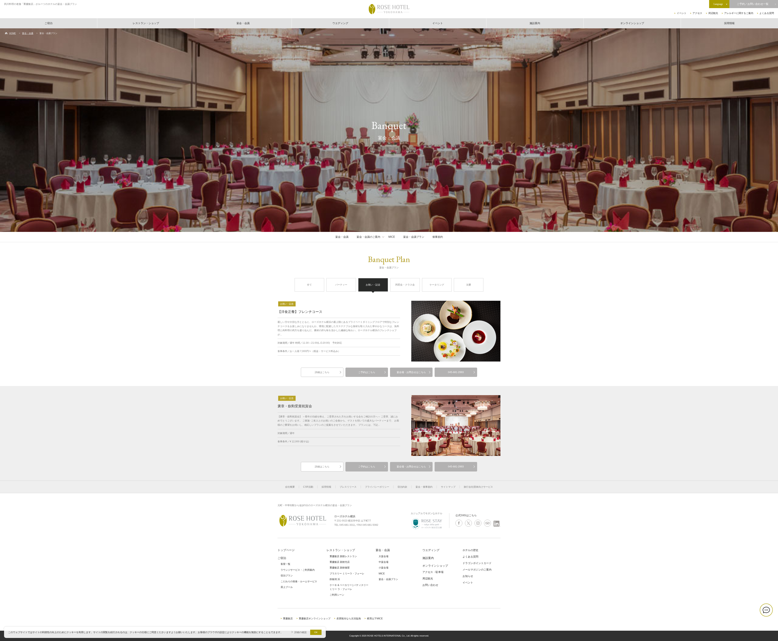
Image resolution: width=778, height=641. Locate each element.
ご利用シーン (337, 594)
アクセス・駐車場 (433, 572)
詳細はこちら (322, 372)
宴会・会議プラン (413, 236)
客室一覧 (285, 564)
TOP (768, 624)
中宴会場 (383, 562)
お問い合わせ (430, 585)
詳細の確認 (300, 632)
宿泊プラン (287, 575)
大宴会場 (383, 556)
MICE (391, 236)
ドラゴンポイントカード (477, 563)
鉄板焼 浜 (335, 579)
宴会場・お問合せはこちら (411, 372)
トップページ (286, 550)
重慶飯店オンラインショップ (314, 618)
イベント (681, 13)
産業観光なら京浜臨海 (349, 618)
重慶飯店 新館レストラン (343, 556)
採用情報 (729, 23)
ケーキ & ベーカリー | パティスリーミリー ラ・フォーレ (349, 587)
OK (315, 632)
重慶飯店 (288, 618)
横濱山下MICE (375, 618)
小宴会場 (383, 567)
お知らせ (468, 576)
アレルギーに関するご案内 (738, 13)
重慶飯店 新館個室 (340, 567)
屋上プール (287, 587)
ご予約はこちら (366, 372)
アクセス (697, 13)
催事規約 (437, 236)
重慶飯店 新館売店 (340, 562)
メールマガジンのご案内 (477, 569)
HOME (12, 33)
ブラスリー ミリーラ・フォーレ (347, 573)
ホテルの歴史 (470, 550)
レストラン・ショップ (146, 23)
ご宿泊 (48, 23)
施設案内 (535, 23)
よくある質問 (766, 13)
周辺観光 (713, 13)
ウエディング (340, 23)
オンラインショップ (632, 23)
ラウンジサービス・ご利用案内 (298, 569)
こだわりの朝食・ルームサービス (299, 581)
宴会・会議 (243, 23)
